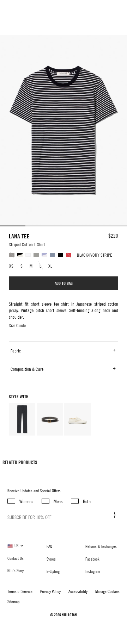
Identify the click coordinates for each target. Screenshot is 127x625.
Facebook (92, 559)
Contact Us (15, 558)
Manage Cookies (107, 591)
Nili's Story (15, 570)
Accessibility (77, 591)
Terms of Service (19, 591)
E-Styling (53, 571)
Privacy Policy (50, 591)
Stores (51, 559)
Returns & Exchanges (101, 546)
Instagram (92, 571)
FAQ (49, 546)
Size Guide (17, 325)
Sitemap (13, 601)
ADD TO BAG (64, 283)
